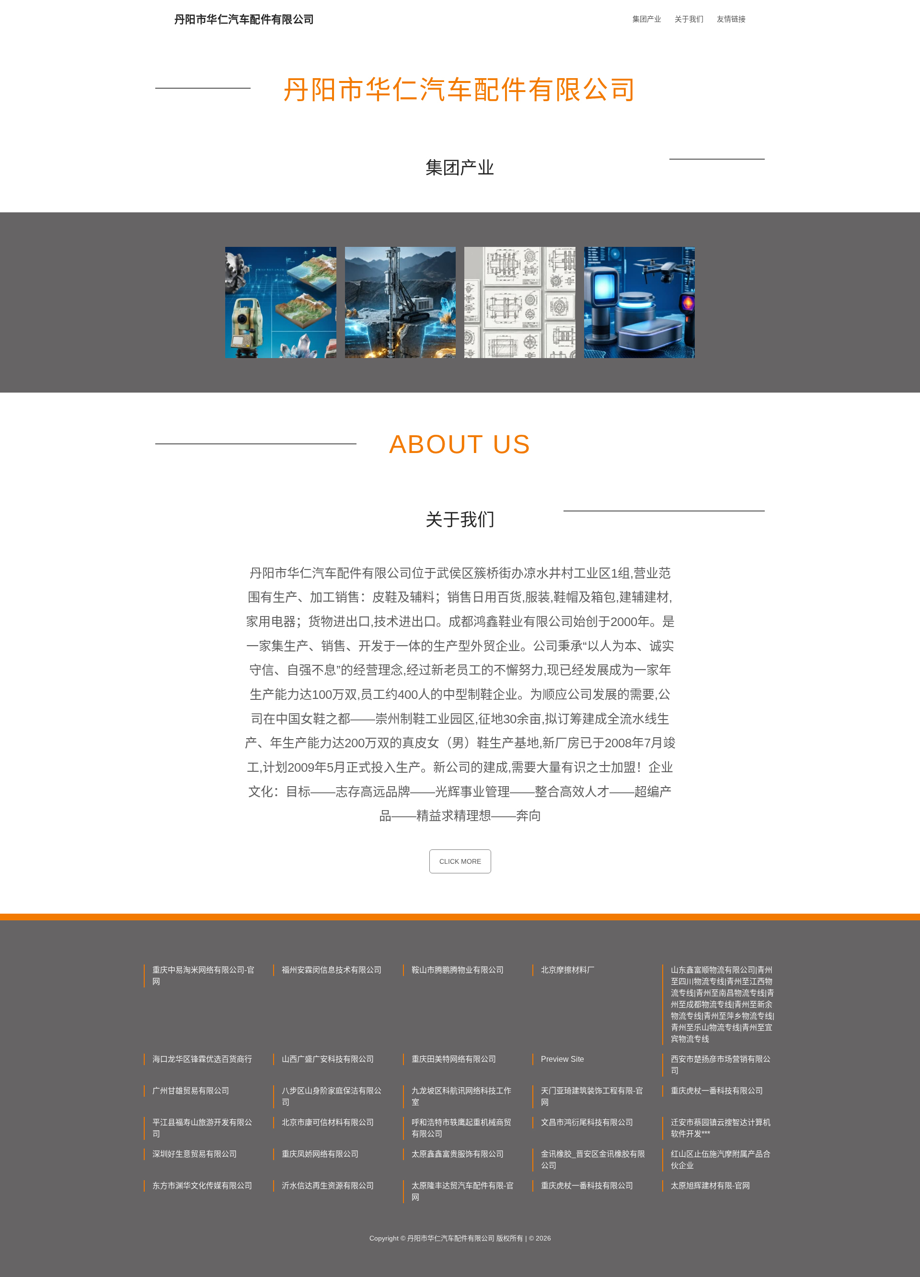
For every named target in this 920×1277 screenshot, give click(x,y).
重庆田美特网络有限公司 (454, 1059)
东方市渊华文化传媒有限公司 (202, 1186)
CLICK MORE (460, 861)
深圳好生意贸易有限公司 (194, 1154)
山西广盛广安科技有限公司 (328, 1059)
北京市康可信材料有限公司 (328, 1122)
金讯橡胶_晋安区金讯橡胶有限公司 (593, 1160)
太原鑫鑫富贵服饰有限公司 (458, 1154)
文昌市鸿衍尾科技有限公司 (587, 1122)
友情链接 (731, 19)
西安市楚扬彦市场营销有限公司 (720, 1065)
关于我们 (689, 19)
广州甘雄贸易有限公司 (190, 1091)
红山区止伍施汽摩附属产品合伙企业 (720, 1160)
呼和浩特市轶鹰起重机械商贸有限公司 (461, 1128)
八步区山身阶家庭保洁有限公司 (331, 1096)
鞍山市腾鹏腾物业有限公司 (458, 970)
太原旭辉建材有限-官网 (710, 1186)
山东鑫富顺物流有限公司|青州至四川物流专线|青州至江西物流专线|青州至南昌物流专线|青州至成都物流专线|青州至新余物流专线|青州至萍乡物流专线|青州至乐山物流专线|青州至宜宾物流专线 (722, 1004)
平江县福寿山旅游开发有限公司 (202, 1128)
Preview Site (562, 1059)
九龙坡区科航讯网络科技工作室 (461, 1096)
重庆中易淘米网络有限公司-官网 (203, 976)
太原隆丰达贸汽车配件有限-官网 (463, 1191)
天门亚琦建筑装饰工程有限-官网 (592, 1096)
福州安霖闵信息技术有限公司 (331, 970)
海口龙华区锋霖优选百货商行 (202, 1059)
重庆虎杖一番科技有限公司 (717, 1091)
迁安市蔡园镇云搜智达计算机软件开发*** (720, 1128)
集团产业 (646, 19)
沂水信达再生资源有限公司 (328, 1186)
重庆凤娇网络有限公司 (320, 1154)
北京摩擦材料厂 (568, 970)
